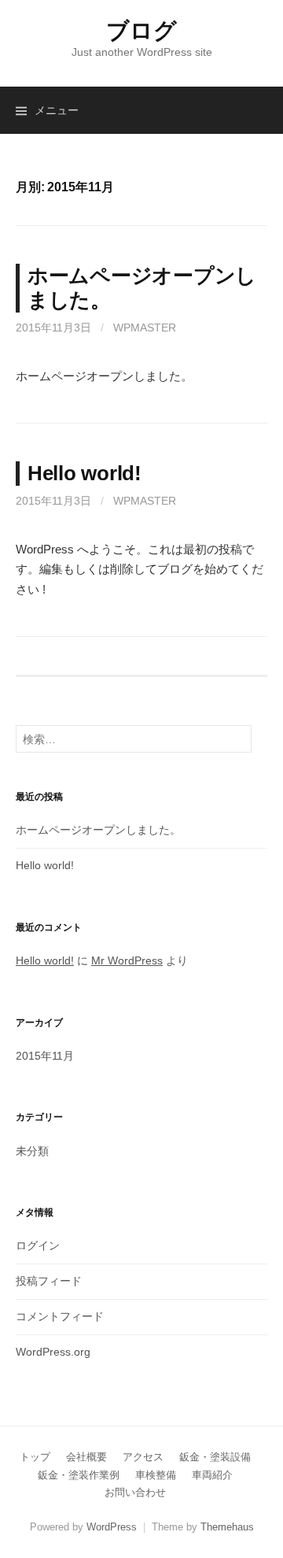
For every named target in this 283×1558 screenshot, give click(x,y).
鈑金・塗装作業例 (78, 1475)
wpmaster (144, 327)
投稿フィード (49, 1281)
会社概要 (86, 1457)
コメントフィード (60, 1316)
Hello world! (85, 473)
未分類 (32, 1151)
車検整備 (155, 1475)
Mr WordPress (127, 960)
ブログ (141, 30)
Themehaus (227, 1527)
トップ (35, 1457)
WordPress (111, 1527)
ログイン (38, 1245)
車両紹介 (212, 1475)
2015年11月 (45, 1055)
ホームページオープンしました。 (98, 829)
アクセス (143, 1457)
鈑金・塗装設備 (215, 1457)
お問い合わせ (135, 1492)
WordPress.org (53, 1351)
